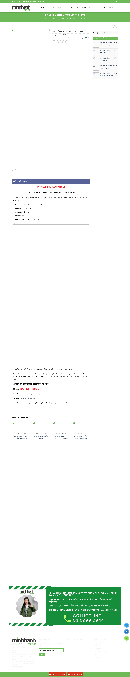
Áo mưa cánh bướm (63, 35)
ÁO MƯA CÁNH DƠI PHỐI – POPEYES (20, 437)
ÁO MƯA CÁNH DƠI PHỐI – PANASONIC (61, 437)
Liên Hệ (97, 657)
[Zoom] (14, 170)
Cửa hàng (56, 19)
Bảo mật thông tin (100, 651)
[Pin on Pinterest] (63, 41)
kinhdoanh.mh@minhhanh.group (35, 1)
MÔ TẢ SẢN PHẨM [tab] (20, 181)
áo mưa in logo (69, 38)
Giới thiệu (98, 646)
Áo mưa (69, 8)
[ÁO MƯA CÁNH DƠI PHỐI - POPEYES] (21, 427)
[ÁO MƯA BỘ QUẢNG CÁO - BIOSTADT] (81, 427)
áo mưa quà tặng (78, 38)
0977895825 (18, 1)
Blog (96, 654)
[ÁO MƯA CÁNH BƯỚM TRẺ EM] (41, 427)
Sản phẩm (97, 649)
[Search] (116, 7)
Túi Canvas (101, 8)
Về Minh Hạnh (56, 8)
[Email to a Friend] (60, 41)
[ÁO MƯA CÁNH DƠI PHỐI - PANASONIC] (61, 427)
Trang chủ (44, 8)
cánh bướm (86, 38)
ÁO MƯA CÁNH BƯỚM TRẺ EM (40, 437)
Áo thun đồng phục (84, 8)
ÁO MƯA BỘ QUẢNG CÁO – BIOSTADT (81, 437)
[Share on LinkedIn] (66, 41)
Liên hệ (111, 8)
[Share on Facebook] (54, 41)
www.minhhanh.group (28, 398)
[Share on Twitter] (57, 41)
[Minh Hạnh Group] (21, 8)
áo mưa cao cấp (60, 38)
